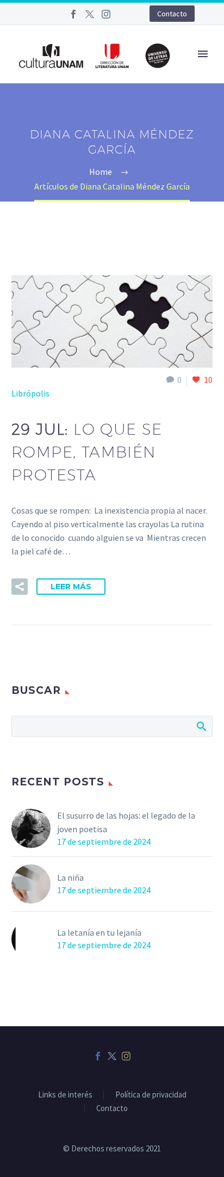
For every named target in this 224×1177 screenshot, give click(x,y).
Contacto (172, 14)
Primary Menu (203, 54)
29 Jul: (87, 452)
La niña (70, 877)
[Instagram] (106, 14)
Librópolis (30, 393)
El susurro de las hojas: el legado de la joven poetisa (126, 822)
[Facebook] (73, 14)
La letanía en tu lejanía (99, 932)
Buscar (201, 726)
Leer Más (71, 586)
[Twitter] (90, 14)
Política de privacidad (150, 1095)
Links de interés (65, 1095)
